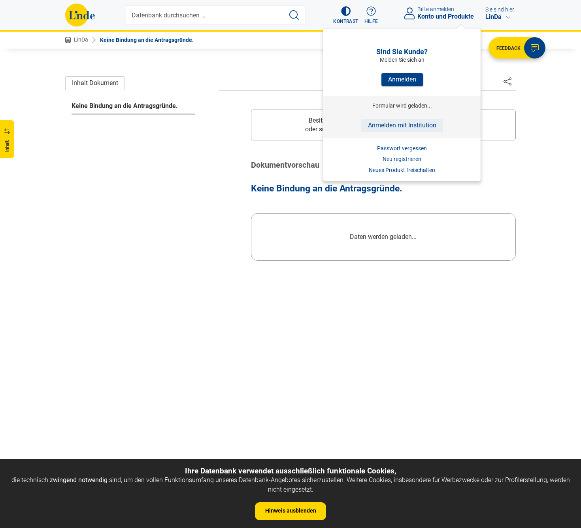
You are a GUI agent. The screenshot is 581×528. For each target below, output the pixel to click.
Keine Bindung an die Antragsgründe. (147, 40)
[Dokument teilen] (507, 81)
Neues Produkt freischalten (402, 170)
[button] (345, 15)
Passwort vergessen (402, 148)
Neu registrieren (402, 159)
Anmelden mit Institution (402, 125)
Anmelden (402, 79)
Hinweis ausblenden (290, 510)
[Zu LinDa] (80, 15)
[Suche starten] (294, 15)
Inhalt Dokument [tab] (95, 83)
